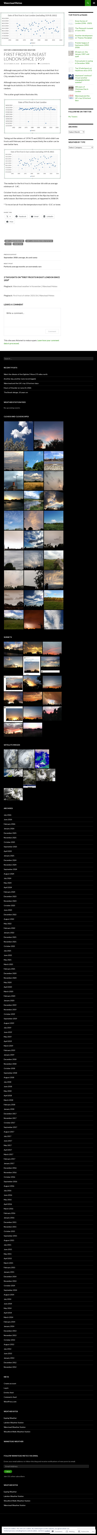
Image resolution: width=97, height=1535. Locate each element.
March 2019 (8, 1046)
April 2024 (8, 887)
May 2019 (7, 1037)
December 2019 (10, 1005)
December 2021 (10, 937)
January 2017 (9, 1163)
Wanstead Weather (13, 1441)
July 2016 (7, 1190)
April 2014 (8, 1313)
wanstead (18, 244)
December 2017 (10, 1114)
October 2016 (9, 1177)
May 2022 (7, 923)
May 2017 (7, 1145)
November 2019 (10, 1009)
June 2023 (8, 910)
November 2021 (10, 942)
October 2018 (9, 1068)
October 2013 (9, 1340)
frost (8, 244)
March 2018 (8, 1100)
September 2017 (10, 1127)
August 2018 (9, 1077)
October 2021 (9, 946)
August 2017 (9, 1132)
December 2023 (10, 896)
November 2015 (10, 1227)
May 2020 (7, 982)
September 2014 (10, 1290)
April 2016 (8, 1204)
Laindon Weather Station (14, 1422)
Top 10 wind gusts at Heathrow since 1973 (83, 69)
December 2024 (10, 860)
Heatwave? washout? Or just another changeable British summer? (83, 78)
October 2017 (9, 1123)
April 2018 (8, 1095)
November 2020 (10, 978)
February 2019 (9, 1050)
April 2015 (8, 1258)
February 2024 (9, 892)
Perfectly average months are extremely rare (22, 265)
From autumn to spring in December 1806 (84, 62)
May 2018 (7, 1091)
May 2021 (7, 960)
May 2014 (7, 1308)
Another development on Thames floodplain (84, 36)
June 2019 (8, 1032)
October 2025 (9, 842)
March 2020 (8, 991)
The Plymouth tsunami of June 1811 (84, 29)
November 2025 (10, 838)
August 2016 (9, 1186)
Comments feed (10, 1397)
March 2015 (8, 1263)
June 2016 (8, 1195)
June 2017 (8, 1141)
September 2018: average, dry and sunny (20, 256)
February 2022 (9, 928)
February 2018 (9, 1104)
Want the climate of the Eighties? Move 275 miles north (25, 374)
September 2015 (10, 1236)
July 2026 (7, 815)
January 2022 (9, 933)
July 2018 (7, 1082)
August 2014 (9, 1295)
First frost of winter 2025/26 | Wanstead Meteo (33, 295)
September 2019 (10, 1019)
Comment (52, 331)
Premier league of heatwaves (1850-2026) (82, 45)
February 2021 (9, 969)
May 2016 (7, 1200)
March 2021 (8, 964)
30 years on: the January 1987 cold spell (82, 54)
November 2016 (10, 1172)
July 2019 (7, 1028)
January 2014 (9, 1326)
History (7, 50)
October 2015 (9, 1231)
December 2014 (10, 1276)
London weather (19, 50)
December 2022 (10, 914)
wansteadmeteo (29, 64)
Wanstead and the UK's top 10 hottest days (83, 98)
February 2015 (9, 1267)
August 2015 (9, 1240)
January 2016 (9, 1218)
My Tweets (72, 117)
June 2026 (8, 819)
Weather (31, 50)
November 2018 (10, 1064)
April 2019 (8, 1041)
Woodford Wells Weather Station (17, 1432)
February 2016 (9, 1213)
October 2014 (9, 1285)
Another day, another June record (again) (20, 379)
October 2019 (9, 1014)
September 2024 (10, 869)
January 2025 (9, 856)
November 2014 (10, 1281)
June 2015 (8, 1249)
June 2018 (8, 1086)
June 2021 (8, 955)
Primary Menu (94, 3)
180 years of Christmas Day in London (81, 89)
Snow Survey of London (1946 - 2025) (83, 22)
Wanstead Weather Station (15, 1427)
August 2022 (9, 919)
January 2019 (9, 1055)
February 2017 (9, 1159)
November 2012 (10, 1367)
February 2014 (9, 1322)
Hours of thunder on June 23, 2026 (17, 388)
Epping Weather (10, 1418)
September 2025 (10, 847)
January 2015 (9, 1272)
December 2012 (10, 1362)
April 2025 (8, 851)
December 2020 (10, 973)
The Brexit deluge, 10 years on (16, 392)
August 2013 (9, 1344)
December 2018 (10, 1059)
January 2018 (9, 1109)
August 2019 (9, 1023)
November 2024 (10, 865)
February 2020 (9, 996)
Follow (8, 1472)
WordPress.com (10, 1402)
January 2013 (9, 1358)
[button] (19, 436)
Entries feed (9, 1392)
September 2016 (10, 1181)
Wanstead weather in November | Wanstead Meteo (35, 286)
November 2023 (10, 901)
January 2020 (9, 1000)
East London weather (14, 241)
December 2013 (10, 1331)
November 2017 (10, 1118)
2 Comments (45, 64)
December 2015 (10, 1222)
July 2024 (7, 878)
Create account (10, 1383)
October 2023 (9, 905)
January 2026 (9, 828)
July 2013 (7, 1349)
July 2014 (7, 1299)
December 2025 (10, 833)
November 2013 (10, 1335)
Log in (6, 1388)
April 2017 (8, 1150)
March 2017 (8, 1154)
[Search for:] (48, 359)
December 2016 (10, 1168)
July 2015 (7, 1245)
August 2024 (9, 874)
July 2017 (7, 1136)
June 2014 (8, 1304)
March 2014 (8, 1317)
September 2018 (10, 1073)
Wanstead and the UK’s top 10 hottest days (21, 383)
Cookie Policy (49, 1531)
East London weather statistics (39, 241)
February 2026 (9, 824)
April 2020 (8, 987)
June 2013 (8, 1353)
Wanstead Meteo (13, 3)
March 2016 (8, 1209)
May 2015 (7, 1254)
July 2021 (7, 951)
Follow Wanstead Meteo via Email (21, 1456)
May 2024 (7, 883)
